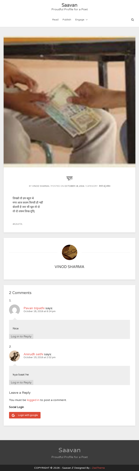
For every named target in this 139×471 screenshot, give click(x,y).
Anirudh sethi (33, 354)
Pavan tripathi (34, 308)
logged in (33, 400)
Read (55, 19)
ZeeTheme (98, 467)
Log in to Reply (21, 336)
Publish (66, 19)
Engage (79, 19)
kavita (18, 224)
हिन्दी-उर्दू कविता (104, 186)
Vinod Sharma (40, 186)
